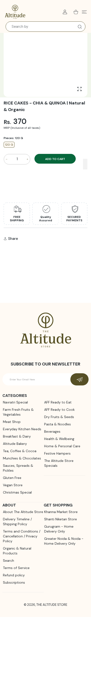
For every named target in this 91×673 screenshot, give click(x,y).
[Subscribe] (79, 379)
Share (13, 238)
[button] (85, 164)
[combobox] (45, 26)
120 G (9, 145)
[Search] (78, 27)
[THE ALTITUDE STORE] (15, 12)
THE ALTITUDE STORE (51, 605)
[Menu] (84, 12)
